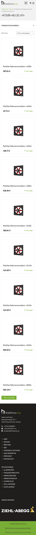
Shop (11, 9)
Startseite (4, 9)
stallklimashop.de (21, 524)
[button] (25, 2)
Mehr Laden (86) (9, 398)
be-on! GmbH (26, 532)
